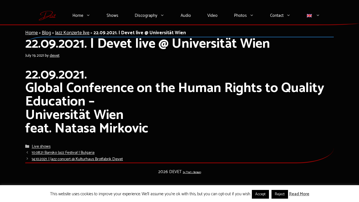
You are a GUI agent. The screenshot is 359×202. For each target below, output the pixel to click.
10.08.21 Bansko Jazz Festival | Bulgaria (63, 153)
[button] (90, 15)
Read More (299, 194)
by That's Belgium (192, 172)
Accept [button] (260, 194)
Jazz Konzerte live (72, 33)
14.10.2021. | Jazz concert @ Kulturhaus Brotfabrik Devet (77, 159)
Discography (146, 15)
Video (212, 15)
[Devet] (47, 15)
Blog (46, 33)
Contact (277, 15)
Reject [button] (280, 194)
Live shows (41, 146)
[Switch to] (313, 15)
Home (77, 15)
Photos (240, 15)
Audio (186, 15)
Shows (112, 15)
